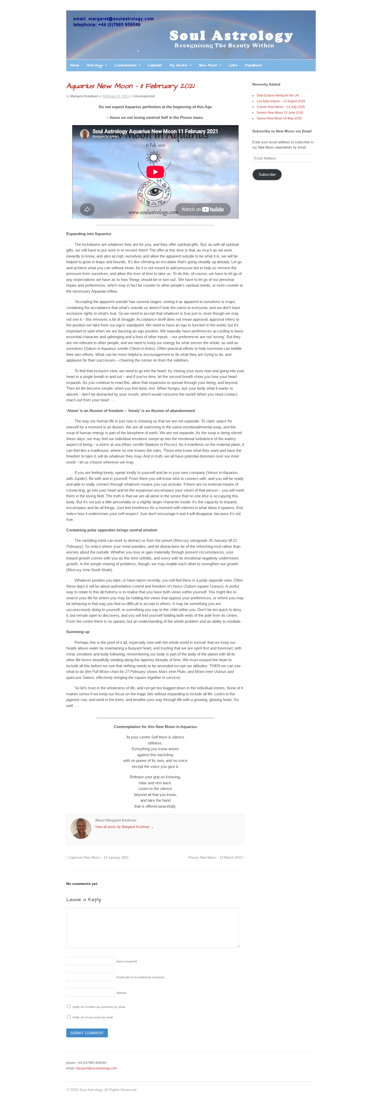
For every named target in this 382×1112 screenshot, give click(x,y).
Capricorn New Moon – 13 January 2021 (98, 857)
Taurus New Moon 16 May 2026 (279, 118)
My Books (178, 65)
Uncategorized (144, 96)
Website (121, 992)
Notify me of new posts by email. (93, 1017)
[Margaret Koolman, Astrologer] (191, 56)
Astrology (94, 65)
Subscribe (267, 174)
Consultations (125, 65)
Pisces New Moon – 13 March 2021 (215, 857)
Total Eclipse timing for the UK (278, 95)
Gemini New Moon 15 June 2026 (280, 112)
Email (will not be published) (140, 977)
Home (74, 65)
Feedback (253, 65)
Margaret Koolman (84, 96)
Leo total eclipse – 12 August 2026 (281, 101)
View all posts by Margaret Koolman (124, 827)
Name (126, 961)
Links (233, 65)
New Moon (208, 65)
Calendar (155, 65)
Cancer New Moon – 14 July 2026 (281, 107)
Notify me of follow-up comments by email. (99, 1006)
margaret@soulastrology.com (96, 1068)
